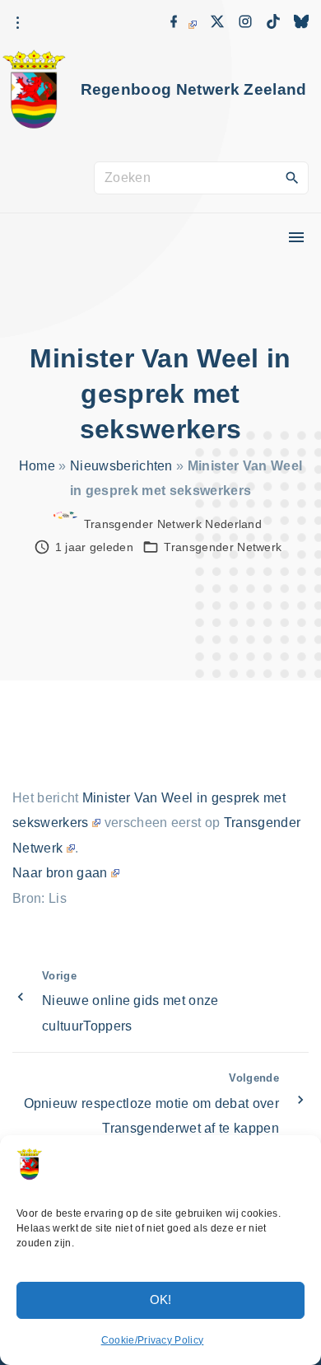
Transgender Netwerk (222, 547)
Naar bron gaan (59, 873)
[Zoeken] (292, 177)
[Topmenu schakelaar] (296, 237)
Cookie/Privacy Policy (152, 1340)
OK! (161, 1300)
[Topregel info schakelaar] (17, 23)
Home (37, 466)
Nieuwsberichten (121, 466)
